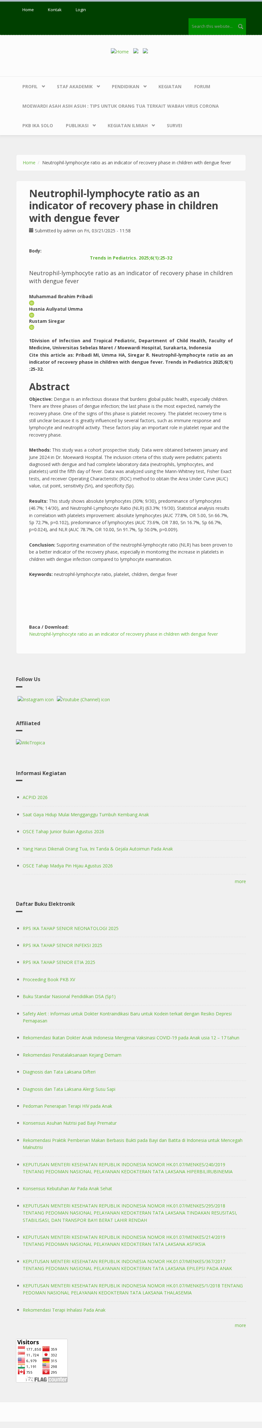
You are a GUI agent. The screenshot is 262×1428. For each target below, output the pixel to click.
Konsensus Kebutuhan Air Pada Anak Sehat (67, 1188)
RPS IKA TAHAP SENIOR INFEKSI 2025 (62, 945)
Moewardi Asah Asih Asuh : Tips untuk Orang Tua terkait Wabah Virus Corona (120, 106)
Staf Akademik (75, 86)
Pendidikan (125, 86)
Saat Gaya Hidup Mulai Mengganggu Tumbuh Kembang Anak (86, 814)
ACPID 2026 (35, 797)
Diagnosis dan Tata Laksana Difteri (59, 1072)
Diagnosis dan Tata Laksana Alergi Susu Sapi (69, 1089)
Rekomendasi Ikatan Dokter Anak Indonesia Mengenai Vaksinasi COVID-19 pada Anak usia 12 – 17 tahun (131, 1038)
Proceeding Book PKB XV (49, 979)
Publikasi (77, 125)
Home (28, 9)
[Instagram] (36, 699)
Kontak (55, 9)
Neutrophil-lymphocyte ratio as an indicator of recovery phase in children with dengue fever (123, 634)
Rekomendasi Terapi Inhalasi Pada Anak (64, 1310)
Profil (30, 86)
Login (81, 9)
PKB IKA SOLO (37, 125)
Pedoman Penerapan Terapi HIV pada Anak (67, 1106)
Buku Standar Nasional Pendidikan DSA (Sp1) (69, 996)
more (240, 881)
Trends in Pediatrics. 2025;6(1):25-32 (131, 258)
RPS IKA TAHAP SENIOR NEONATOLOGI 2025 (71, 928)
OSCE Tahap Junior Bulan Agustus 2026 (63, 831)
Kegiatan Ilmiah (128, 125)
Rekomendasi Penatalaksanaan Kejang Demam (72, 1055)
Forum (202, 86)
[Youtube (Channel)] (83, 699)
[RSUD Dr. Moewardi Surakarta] (137, 51)
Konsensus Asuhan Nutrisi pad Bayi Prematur (70, 1123)
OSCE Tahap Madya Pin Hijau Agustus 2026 (68, 866)
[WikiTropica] (131, 742)
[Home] (122, 51)
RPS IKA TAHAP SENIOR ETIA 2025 (59, 962)
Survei (174, 125)
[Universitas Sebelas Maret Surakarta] (147, 51)
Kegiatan (169, 86)
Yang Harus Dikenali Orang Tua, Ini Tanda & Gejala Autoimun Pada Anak (98, 849)
